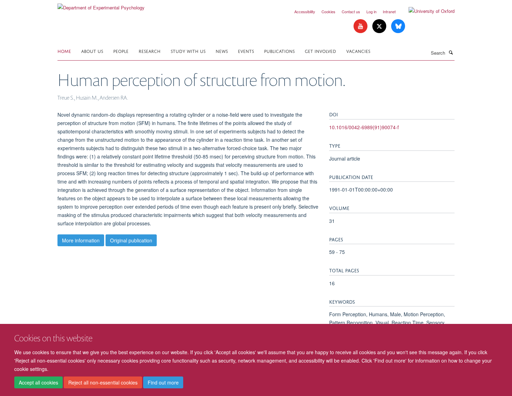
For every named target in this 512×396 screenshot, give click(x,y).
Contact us (351, 11)
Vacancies (358, 50)
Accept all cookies (38, 382)
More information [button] (81, 240)
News (222, 50)
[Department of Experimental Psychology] (101, 5)
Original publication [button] (131, 240)
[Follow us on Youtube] (361, 26)
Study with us (188, 50)
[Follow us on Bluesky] (398, 26)
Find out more (163, 382)
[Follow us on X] (380, 26)
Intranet (389, 11)
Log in (371, 11)
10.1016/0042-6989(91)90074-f (364, 127)
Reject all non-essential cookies (103, 382)
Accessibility (304, 11)
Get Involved (320, 50)
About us (92, 50)
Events (246, 50)
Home (64, 50)
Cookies (328, 11)
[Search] (451, 52)
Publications (279, 50)
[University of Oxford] (426, 11)
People (121, 50)
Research (150, 50)
